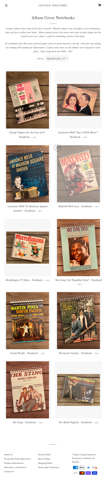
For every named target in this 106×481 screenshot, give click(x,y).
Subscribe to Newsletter (15, 467)
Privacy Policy (44, 454)
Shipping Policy (45, 463)
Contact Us (9, 471)
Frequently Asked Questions (17, 458)
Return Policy (44, 458)
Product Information (13, 463)
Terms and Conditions (48, 467)
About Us (8, 454)
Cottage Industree (53, 5)
